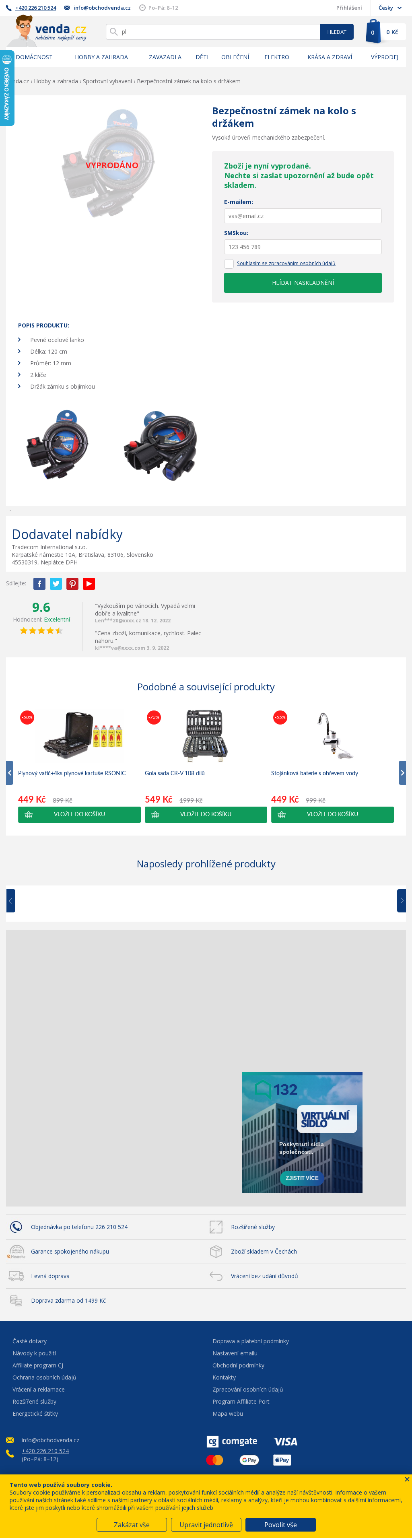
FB (39, 584)
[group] (79, 765)
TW (56, 584)
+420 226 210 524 (35, 7)
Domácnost (34, 57)
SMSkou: (236, 233)
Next (399, 901)
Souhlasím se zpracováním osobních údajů (286, 263)
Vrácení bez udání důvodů (264, 1276)
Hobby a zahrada (101, 57)
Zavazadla (165, 57)
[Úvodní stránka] (46, 30)
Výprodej (384, 57)
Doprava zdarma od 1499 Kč (68, 1300)
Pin (72, 584)
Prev (16, 901)
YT (89, 584)
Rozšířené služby (253, 1227)
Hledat (337, 31)
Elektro (276, 57)
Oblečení (235, 57)
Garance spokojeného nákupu (70, 1251)
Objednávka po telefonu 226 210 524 (79, 1227)
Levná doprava (50, 1276)
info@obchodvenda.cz (102, 7)
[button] (79, 815)
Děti (202, 57)
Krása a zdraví (329, 57)
